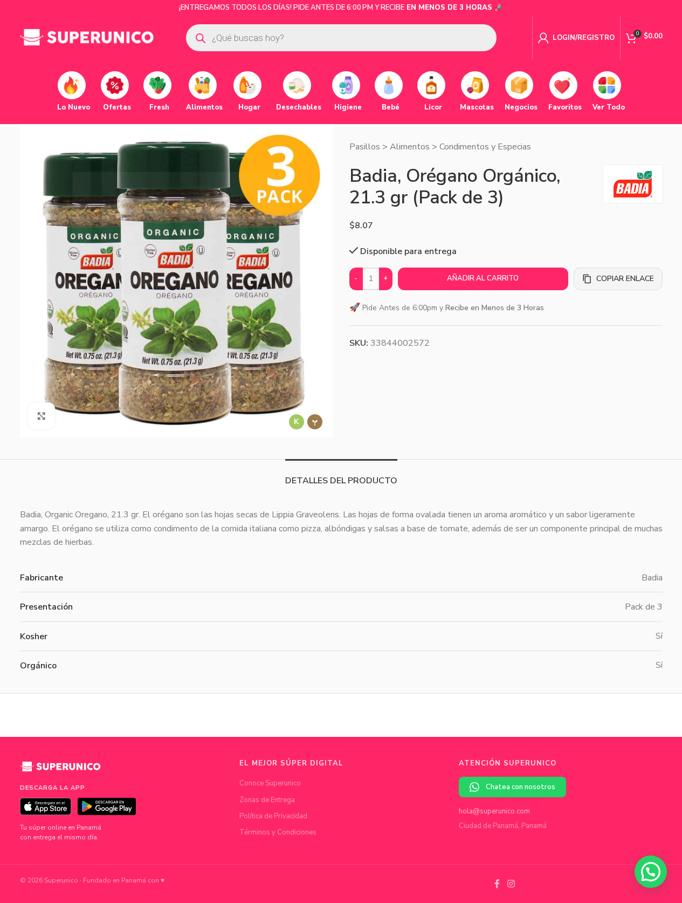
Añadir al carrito (483, 278)
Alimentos (410, 147)
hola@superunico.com (494, 811)
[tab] (341, 475)
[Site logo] (87, 37)
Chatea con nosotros (520, 787)
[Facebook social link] (497, 883)
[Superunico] (60, 771)
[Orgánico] (314, 421)
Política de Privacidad (273, 816)
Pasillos (364, 147)
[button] (651, 872)
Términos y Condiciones (277, 832)
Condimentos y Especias (485, 147)
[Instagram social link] (511, 883)
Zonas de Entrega (267, 800)
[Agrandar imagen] (41, 415)
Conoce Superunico (270, 783)
